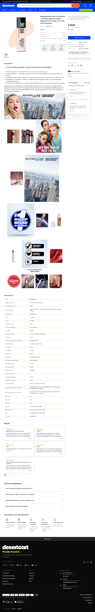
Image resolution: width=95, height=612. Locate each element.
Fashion (30, 10)
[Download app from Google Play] (7, 601)
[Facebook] (91, 562)
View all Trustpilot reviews (79, 116)
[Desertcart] (8, 6)
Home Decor (13, 10)
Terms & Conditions (86, 595)
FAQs (90, 603)
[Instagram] (84, 562)
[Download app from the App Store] (19, 601)
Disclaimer (89, 600)
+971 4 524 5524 (67, 588)
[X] (88, 562)
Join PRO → (70, 76)
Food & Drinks (22, 10)
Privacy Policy (88, 597)
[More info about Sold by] (88, 42)
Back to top (47, 539)
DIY (35, 10)
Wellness (4, 10)
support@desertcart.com (70, 582)
